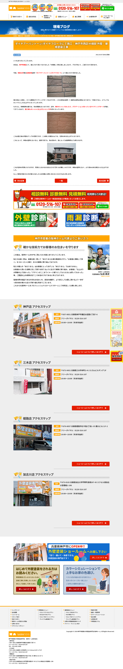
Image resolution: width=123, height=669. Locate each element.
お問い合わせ (15, 624)
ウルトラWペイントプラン (47, 617)
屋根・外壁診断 (95, 612)
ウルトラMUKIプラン (72, 612)
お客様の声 (93, 16)
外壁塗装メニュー (43, 610)
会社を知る (32, 16)
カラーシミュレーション (98, 614)
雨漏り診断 (94, 610)
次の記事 (20, 180)
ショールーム (15, 614)
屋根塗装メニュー (70, 610)
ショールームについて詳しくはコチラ (90, 352)
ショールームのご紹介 (108, 17)
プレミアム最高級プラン (46, 619)
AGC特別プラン (70, 614)
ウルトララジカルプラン (46, 612)
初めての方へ (17, 16)
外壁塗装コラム (95, 621)
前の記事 (102, 180)
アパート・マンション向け (72, 624)
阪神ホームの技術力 (48, 17)
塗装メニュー (62, 16)
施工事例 (78, 16)
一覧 (61, 180)
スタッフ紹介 (15, 617)
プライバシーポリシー (18, 626)
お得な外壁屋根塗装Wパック (73, 621)
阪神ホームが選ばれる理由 (19, 621)
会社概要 (14, 612)
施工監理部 (17, 55)
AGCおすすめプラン (45, 614)
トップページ (15, 610)
